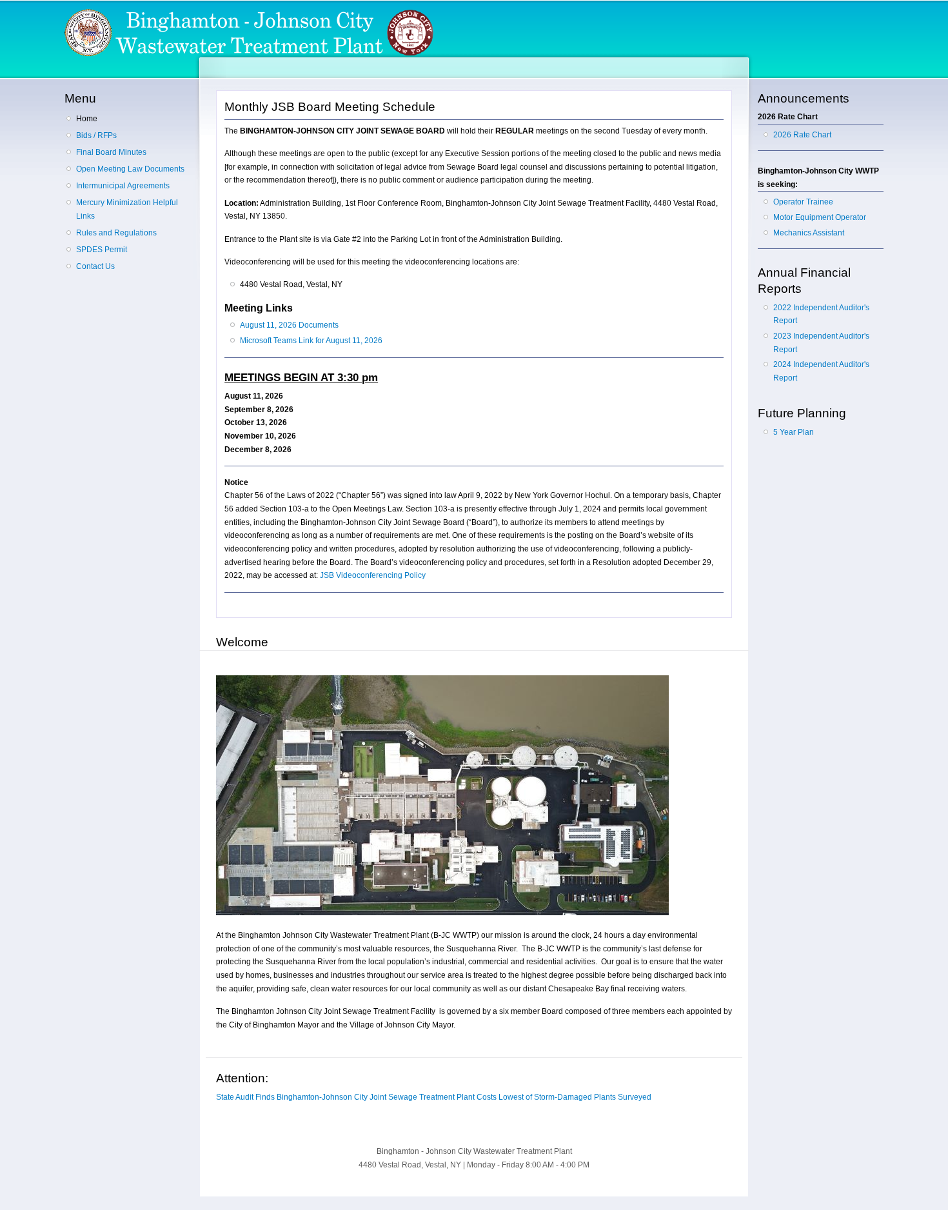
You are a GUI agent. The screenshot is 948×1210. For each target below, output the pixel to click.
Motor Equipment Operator (819, 217)
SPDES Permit (101, 249)
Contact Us (95, 266)
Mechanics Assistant (808, 232)
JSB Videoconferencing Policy (373, 575)
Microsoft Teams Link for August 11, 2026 (311, 340)
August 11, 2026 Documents (289, 325)
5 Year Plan (793, 432)
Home (86, 118)
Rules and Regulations (116, 232)
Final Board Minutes (111, 152)
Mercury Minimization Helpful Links (127, 209)
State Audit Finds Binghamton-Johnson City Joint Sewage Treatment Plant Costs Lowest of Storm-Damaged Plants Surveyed (433, 1097)
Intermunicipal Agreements (123, 185)
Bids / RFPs (96, 135)
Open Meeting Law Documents (130, 169)
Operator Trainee (803, 201)
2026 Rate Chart (802, 134)
